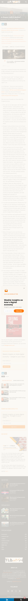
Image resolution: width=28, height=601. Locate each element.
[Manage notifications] (24, 598)
